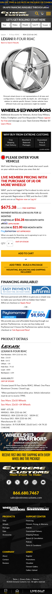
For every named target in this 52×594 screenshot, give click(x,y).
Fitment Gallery (32, 567)
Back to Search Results (10, 43)
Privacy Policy (25, 579)
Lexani (3, 35)
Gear (4, 531)
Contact (6, 560)
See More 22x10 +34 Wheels (16, 405)
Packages (6, 528)
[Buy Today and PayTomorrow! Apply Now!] (26, 315)
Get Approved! (24, 231)
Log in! (33, 199)
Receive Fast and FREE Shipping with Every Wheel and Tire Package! (26, 457)
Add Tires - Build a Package (25, 268)
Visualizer (29, 563)
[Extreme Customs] (26, 471)
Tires (4, 521)
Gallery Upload (31, 570)
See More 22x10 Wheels (13, 401)
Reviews (6, 563)
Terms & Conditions (33, 545)
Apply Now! (13, 224)
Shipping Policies (32, 535)
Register (29, 556)
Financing (29, 521)
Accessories (7, 535)
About (5, 556)
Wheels (5, 524)
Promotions (30, 560)
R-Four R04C (14, 35)
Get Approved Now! (21, 330)
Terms (15, 579)
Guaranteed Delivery (34, 531)
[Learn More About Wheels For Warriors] (26, 441)
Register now (22, 199)
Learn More (6, 124)
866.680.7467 (26, 493)
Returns (36, 579)
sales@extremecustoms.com (26, 498)
